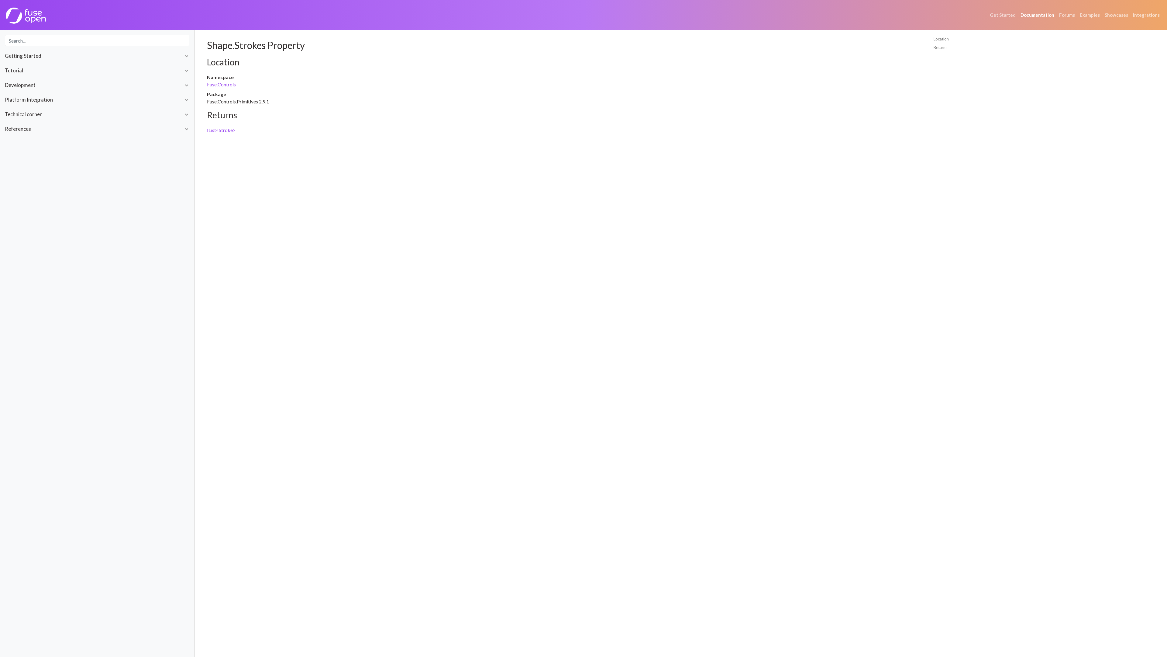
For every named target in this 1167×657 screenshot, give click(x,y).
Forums (1067, 15)
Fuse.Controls (221, 84)
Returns (940, 47)
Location (941, 38)
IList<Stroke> (221, 130)
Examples (1090, 15)
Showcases (1116, 15)
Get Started (1003, 15)
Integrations (1146, 15)
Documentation (1037, 15)
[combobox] (97, 40)
